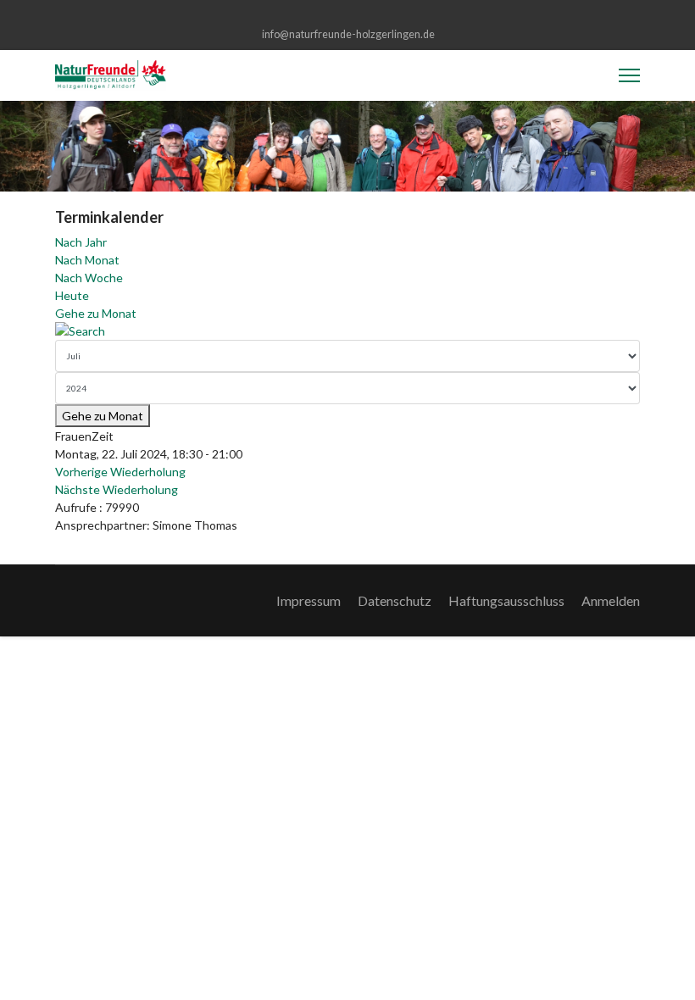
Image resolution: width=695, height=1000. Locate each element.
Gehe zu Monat (95, 313)
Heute (72, 295)
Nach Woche (89, 277)
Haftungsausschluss (506, 600)
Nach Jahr (81, 242)
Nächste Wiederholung (116, 489)
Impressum (308, 600)
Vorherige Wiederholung (120, 471)
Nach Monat (87, 260)
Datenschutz (394, 600)
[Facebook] (348, 15)
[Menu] (629, 75)
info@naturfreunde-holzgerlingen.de (348, 34)
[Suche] (347, 331)
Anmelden (610, 600)
